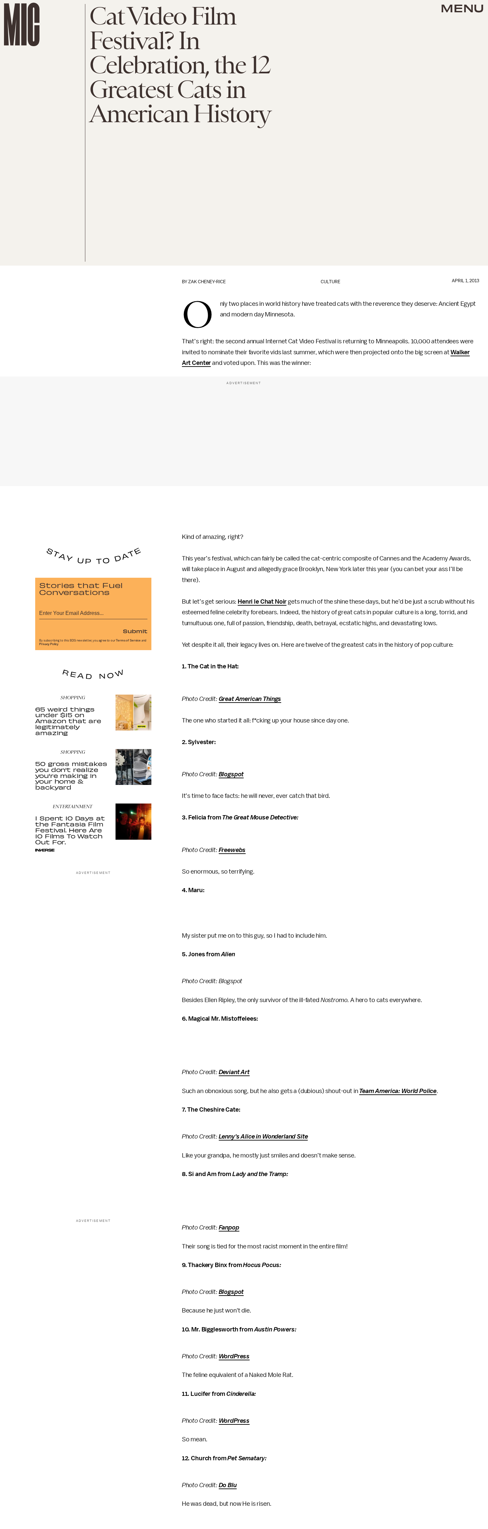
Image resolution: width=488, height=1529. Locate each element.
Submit (135, 631)
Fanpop (229, 1227)
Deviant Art (234, 1072)
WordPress (234, 1356)
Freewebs (232, 850)
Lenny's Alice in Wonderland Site (263, 1136)
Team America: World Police (398, 1091)
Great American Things (250, 699)
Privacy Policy (48, 644)
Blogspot (231, 774)
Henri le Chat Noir (262, 601)
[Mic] (22, 24)
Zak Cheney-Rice (207, 281)
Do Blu (228, 1485)
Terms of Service (128, 640)
